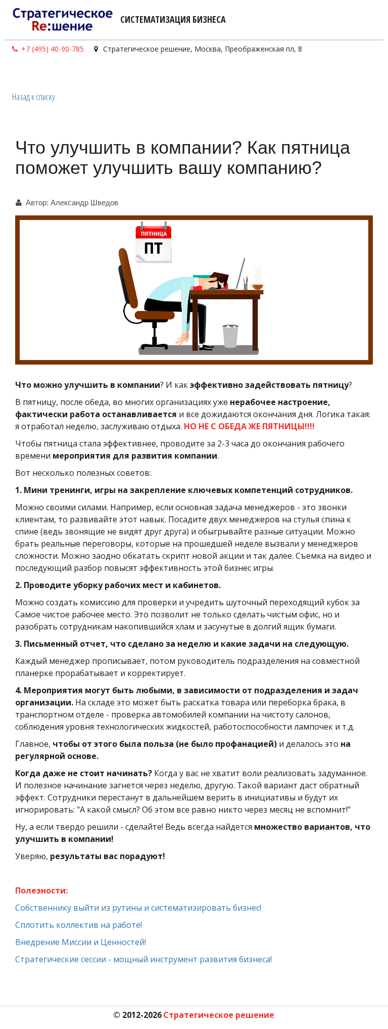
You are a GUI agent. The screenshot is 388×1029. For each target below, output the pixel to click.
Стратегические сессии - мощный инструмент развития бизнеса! (143, 959)
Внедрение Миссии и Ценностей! (80, 942)
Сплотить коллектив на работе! (79, 924)
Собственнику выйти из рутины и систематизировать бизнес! (139, 907)
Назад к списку (33, 97)
